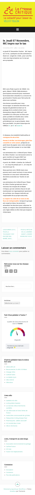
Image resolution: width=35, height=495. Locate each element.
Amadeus (13, 491)
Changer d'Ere (10, 372)
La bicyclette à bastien (13, 403)
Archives (7, 300)
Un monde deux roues (13, 423)
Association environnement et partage (18, 444)
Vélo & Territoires (11, 426)
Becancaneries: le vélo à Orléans (16, 369)
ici (9, 125)
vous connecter (14, 251)
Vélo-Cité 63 (10, 380)
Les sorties (21, 48)
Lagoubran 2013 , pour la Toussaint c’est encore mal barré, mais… (9, 234)
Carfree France (10, 446)
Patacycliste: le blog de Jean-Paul (16, 418)
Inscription (9, 470)
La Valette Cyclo (11, 377)
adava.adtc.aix (10, 367)
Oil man (8, 449)
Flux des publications (13, 475)
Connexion (9, 472)
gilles (15, 48)
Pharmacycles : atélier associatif (16, 420)
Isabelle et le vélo (11, 400)
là (13, 125)
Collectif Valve (10, 374)
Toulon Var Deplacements (14, 452)
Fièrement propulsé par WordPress (15, 489)
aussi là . (20, 125)
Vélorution (9, 382)
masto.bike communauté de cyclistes (18, 415)
